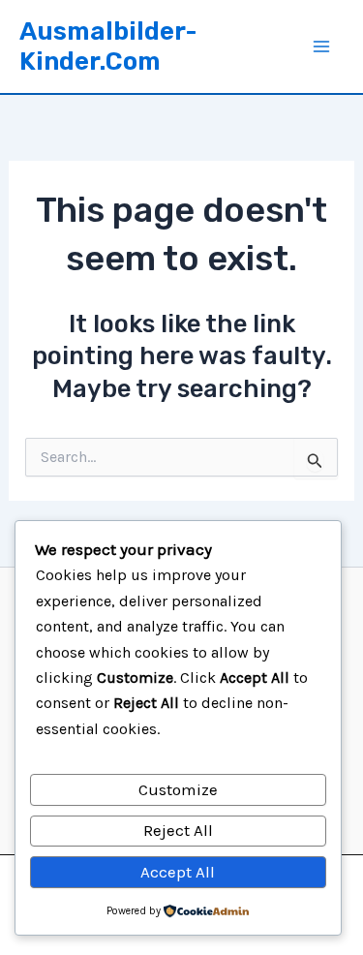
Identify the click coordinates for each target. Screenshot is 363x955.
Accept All (177, 871)
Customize (178, 789)
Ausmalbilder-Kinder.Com (108, 46)
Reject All (178, 830)
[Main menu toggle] (322, 46)
